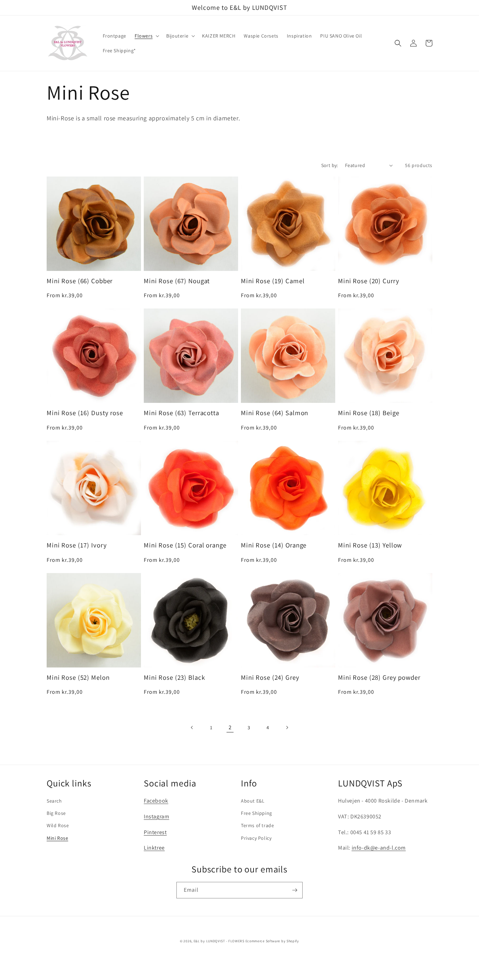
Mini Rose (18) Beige (368, 413)
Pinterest (155, 832)
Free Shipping (256, 813)
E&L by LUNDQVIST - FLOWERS (219, 941)
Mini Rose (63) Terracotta (181, 413)
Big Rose (56, 813)
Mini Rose (57, 838)
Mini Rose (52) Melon (78, 677)
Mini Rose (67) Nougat (177, 281)
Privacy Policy (256, 838)
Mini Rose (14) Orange (273, 545)
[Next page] (287, 727)
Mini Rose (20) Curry (368, 281)
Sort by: (329, 165)
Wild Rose (58, 825)
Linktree (154, 847)
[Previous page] (192, 727)
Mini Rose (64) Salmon (274, 413)
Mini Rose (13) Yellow (370, 545)
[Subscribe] (294, 890)
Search (54, 801)
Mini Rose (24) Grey (270, 677)
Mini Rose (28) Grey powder (379, 677)
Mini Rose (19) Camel (272, 281)
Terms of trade (257, 825)
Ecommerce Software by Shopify (272, 941)
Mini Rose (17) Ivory (77, 545)
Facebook (156, 800)
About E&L (252, 801)
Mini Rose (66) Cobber (80, 281)
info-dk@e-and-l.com (379, 847)
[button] (146, 35)
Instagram (156, 816)
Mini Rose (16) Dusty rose (85, 413)
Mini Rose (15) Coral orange (185, 545)
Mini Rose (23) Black (174, 677)
